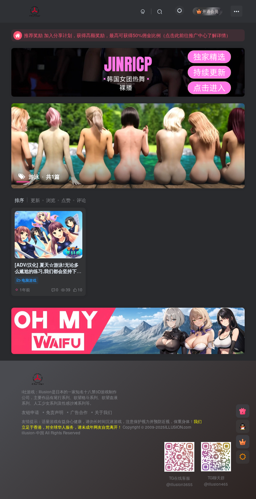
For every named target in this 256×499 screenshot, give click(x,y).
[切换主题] (242, 457)
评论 (81, 200)
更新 (35, 200)
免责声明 (54, 412)
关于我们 (103, 412)
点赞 (66, 200)
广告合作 (79, 412)
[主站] (242, 411)
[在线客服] (242, 426)
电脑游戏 (29, 280)
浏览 (50, 200)
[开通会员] (242, 441)
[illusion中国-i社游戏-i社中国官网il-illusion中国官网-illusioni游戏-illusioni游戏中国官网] (38, 378)
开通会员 (210, 11)
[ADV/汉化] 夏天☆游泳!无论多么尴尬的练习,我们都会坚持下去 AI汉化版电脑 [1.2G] (48, 271)
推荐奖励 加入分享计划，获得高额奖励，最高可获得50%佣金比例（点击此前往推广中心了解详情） (127, 35)
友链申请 (30, 412)
